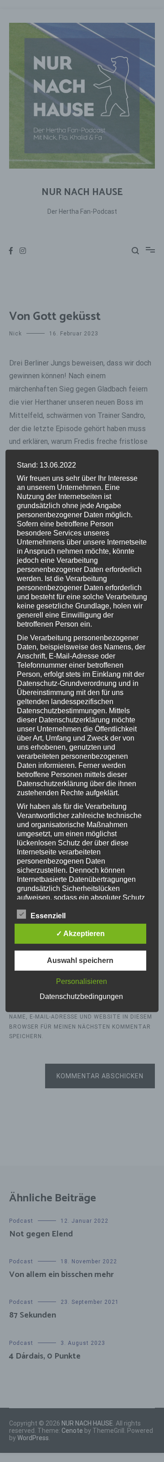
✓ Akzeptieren (80, 933)
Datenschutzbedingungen (81, 996)
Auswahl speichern (80, 960)
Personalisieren (81, 981)
